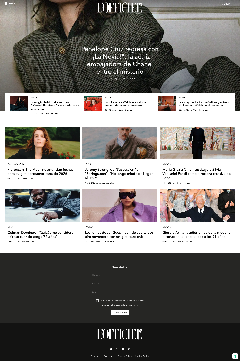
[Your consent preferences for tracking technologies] (235, 356)
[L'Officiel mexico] (120, 8)
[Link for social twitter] (110, 349)
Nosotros (95, 356)
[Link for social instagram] (123, 349)
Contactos (109, 356)
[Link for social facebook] (117, 349)
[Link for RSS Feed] (129, 349)
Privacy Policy (133, 305)
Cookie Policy (142, 356)
